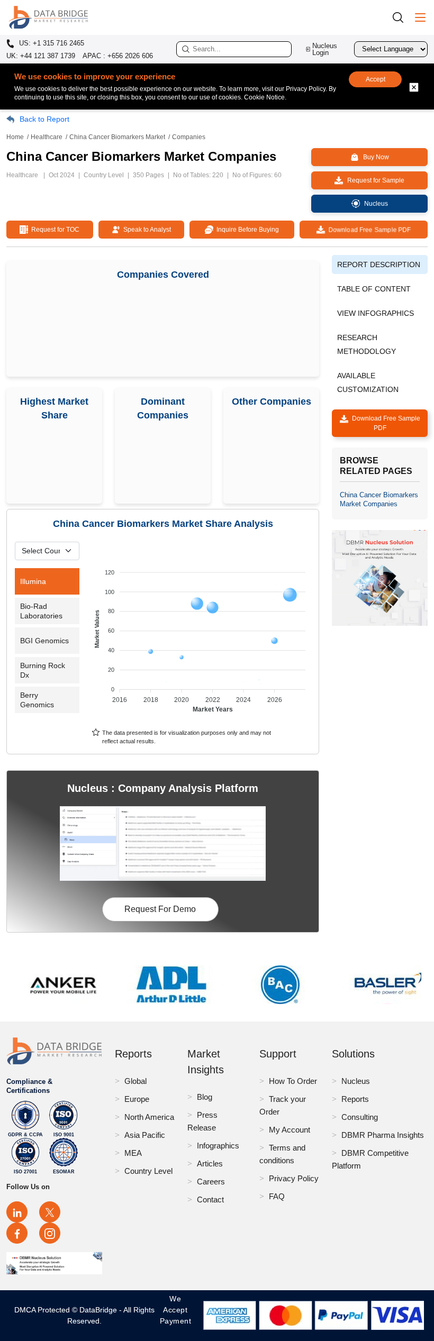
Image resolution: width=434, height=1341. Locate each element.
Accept (375, 79)
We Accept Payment (176, 1315)
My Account (289, 1129)
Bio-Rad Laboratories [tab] (41, 611)
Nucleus (355, 1081)
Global (135, 1081)
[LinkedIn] (17, 1212)
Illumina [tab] (33, 581)
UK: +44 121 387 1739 (40, 55)
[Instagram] (49, 1233)
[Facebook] (17, 1233)
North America (149, 1116)
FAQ (277, 1196)
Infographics (218, 1145)
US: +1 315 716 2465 (50, 43)
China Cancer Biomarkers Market (117, 137)
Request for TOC (53, 229)
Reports (355, 1098)
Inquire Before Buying (246, 229)
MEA (133, 1152)
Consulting (359, 1116)
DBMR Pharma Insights (382, 1134)
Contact (210, 1199)
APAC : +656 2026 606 (118, 55)
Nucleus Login (324, 49)
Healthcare (46, 137)
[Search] (401, 17)
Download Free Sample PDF (368, 229)
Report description (378, 264)
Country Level (148, 1170)
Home (15, 137)
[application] (201, 636)
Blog (204, 1096)
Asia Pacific (144, 1134)
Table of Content (374, 289)
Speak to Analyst (145, 229)
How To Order (293, 1081)
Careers (211, 1181)
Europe (136, 1098)
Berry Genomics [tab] (37, 700)
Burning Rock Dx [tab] (42, 670)
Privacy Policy (294, 1178)
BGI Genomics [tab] (44, 640)
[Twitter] (49, 1212)
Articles (210, 1163)
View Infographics (375, 313)
